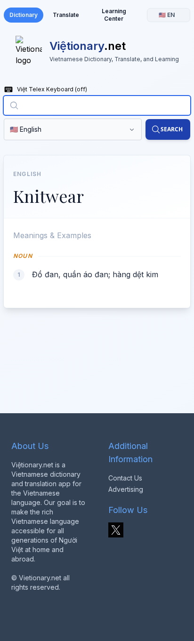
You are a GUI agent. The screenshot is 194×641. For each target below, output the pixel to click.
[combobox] (97, 105)
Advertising (125, 489)
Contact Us (125, 478)
